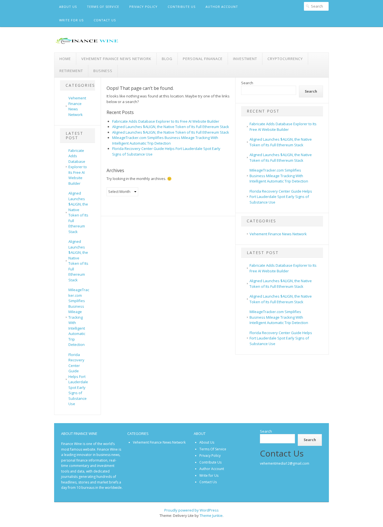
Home (65, 58)
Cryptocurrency (285, 58)
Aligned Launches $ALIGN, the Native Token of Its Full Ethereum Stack (78, 212)
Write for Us (71, 20)
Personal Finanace (203, 58)
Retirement (71, 70)
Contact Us (105, 20)
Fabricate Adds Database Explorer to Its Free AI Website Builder (77, 167)
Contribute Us (181, 6)
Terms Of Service (103, 6)
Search (247, 82)
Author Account (222, 6)
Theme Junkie (211, 515)
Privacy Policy (143, 6)
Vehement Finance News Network (116, 58)
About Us (68, 6)
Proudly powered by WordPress (191, 510)
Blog (167, 58)
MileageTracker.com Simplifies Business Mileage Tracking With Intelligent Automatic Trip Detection (78, 317)
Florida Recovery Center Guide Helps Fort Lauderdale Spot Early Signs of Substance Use (78, 379)
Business (102, 70)
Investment (245, 58)
